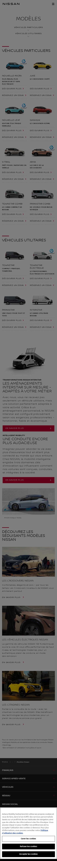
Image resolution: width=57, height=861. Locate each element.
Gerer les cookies (28, 839)
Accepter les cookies (28, 854)
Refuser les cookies (28, 846)
